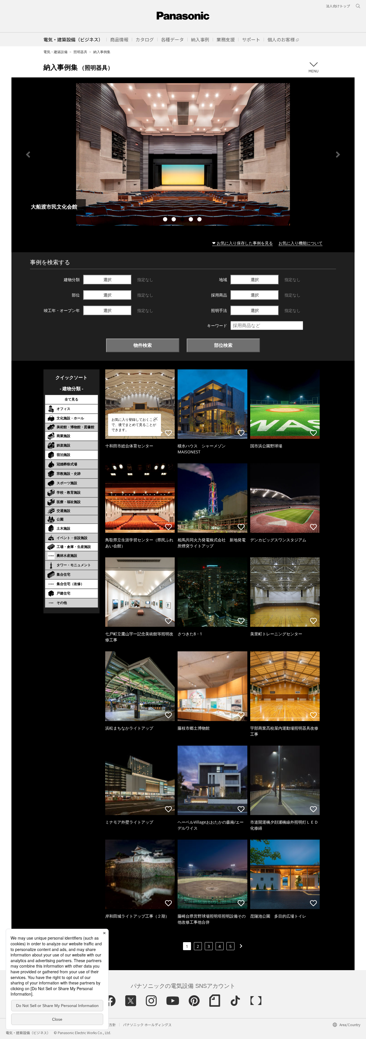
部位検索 (223, 345)
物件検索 (143, 345)
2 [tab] (174, 220)
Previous (28, 154)
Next (338, 154)
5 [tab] (200, 220)
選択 (108, 279)
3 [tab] (183, 220)
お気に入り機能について (301, 243)
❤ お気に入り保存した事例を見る (242, 243)
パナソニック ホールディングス (147, 1024)
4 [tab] (191, 220)
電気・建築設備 (55, 51)
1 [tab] (166, 220)
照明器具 (80, 51)
